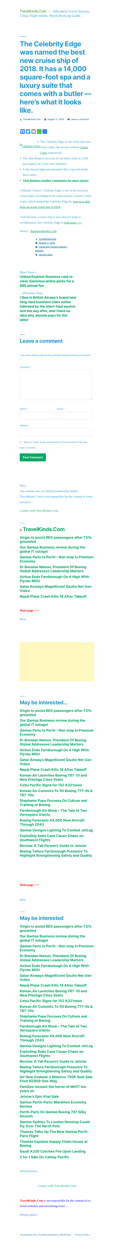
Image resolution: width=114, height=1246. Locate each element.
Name (24, 409)
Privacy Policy (82, 1234)
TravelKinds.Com (33, 11)
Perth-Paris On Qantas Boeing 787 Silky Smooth (53, 1114)
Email (61, 409)
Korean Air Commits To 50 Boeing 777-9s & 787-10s (56, 793)
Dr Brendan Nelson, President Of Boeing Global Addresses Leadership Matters (53, 569)
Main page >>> (30, 610)
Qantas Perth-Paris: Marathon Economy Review (53, 1104)
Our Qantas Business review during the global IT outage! (52, 549)
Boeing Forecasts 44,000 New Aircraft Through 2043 (52, 822)
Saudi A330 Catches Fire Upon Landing (53, 1151)
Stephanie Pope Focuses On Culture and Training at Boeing (53, 802)
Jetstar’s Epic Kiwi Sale (39, 1096)
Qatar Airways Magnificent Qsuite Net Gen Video (55, 588)
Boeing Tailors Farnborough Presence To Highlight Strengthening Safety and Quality (56, 853)
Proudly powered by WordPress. (55, 1234)
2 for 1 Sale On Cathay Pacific (44, 1157)
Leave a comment (80, 119)
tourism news (45, 254)
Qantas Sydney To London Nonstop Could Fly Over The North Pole (55, 1124)
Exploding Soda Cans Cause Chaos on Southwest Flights (51, 838)
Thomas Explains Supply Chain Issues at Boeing (54, 1143)
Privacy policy (28, 1215)
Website (24, 425)
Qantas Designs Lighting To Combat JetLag (56, 830)
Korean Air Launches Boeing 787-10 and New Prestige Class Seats (53, 777)
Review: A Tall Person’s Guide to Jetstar (53, 846)
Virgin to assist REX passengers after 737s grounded (56, 539)
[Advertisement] (57, 661)
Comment (25, 367)
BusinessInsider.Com (43, 231)
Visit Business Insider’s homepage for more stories (55, 180)
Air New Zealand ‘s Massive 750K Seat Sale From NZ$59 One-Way (56, 1079)
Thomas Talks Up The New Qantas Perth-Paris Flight (54, 1134)
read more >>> (73, 223)
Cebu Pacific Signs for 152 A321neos (51, 785)
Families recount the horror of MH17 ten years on (53, 1089)
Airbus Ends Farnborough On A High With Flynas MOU (54, 579)
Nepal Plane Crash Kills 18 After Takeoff (53, 596)
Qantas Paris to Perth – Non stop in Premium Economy (57, 559)
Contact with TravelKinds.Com (39, 511)
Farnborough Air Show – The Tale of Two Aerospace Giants (53, 812)
